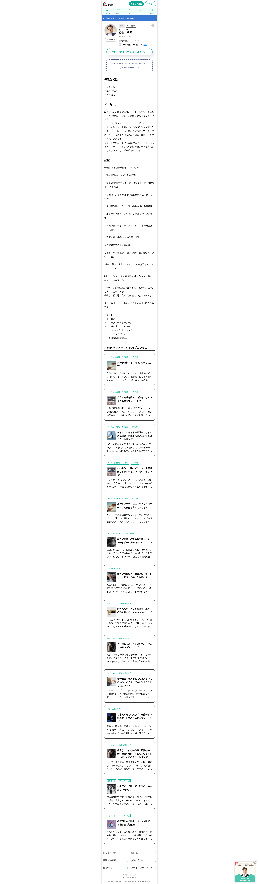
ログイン (150, 4)
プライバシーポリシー (142, 867)
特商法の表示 (109, 860)
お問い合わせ (137, 860)
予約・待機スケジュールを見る (129, 51)
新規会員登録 (136, 4)
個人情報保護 (109, 853)
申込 (145, 44)
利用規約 (135, 853)
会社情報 (107, 867)
